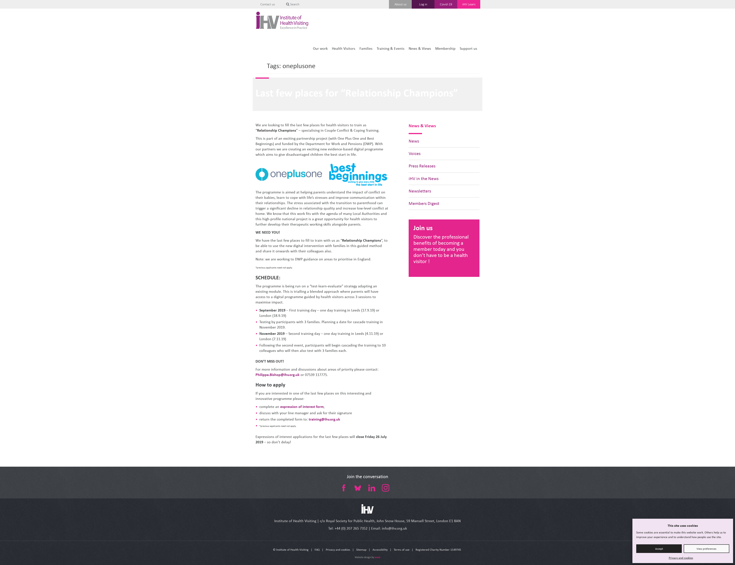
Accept (659, 548)
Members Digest (424, 203)
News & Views (420, 48)
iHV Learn (468, 4)
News (414, 141)
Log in (423, 4)
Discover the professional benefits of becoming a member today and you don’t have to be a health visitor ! (441, 249)
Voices (415, 153)
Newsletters (420, 191)
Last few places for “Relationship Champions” (357, 92)
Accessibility (380, 549)
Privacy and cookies (681, 557)
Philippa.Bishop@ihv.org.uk (278, 375)
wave (377, 557)
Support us (468, 48)
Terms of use (401, 549)
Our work (320, 48)
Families (365, 48)
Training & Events (390, 48)
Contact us (267, 4)
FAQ (317, 549)
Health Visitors (343, 48)
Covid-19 (446, 4)
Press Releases (422, 166)
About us (400, 4)
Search (294, 4)
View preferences (706, 548)
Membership (445, 48)
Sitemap (361, 549)
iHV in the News (424, 178)
